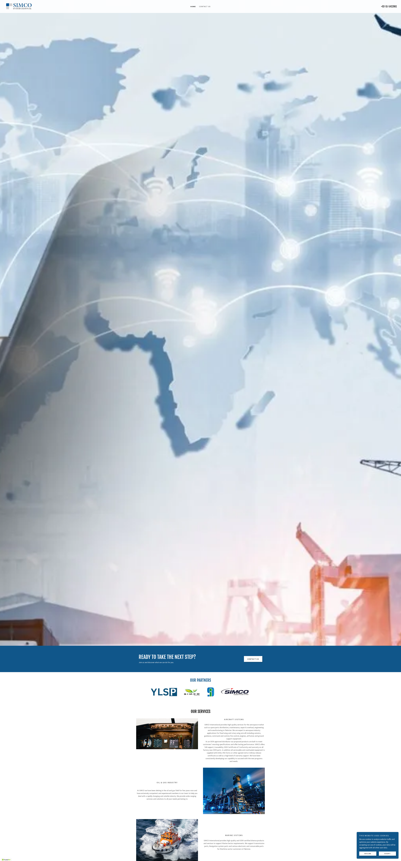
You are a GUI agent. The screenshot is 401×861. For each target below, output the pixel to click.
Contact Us (253, 659)
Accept (387, 853)
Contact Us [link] (205, 6)
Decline (367, 853)
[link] (19, 6)
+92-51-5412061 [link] (389, 6)
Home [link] (193, 6)
